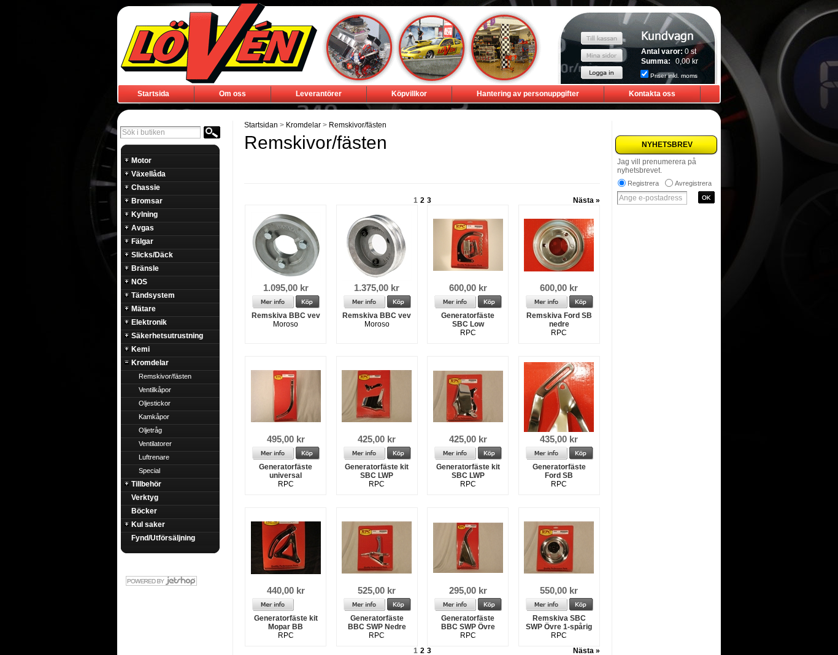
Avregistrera (693, 183)
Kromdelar (303, 125)
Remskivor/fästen (357, 125)
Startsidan (261, 125)
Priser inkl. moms (674, 75)
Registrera (643, 183)
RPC (468, 332)
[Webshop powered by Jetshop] (169, 581)
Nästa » (586, 200)
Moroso (285, 324)
